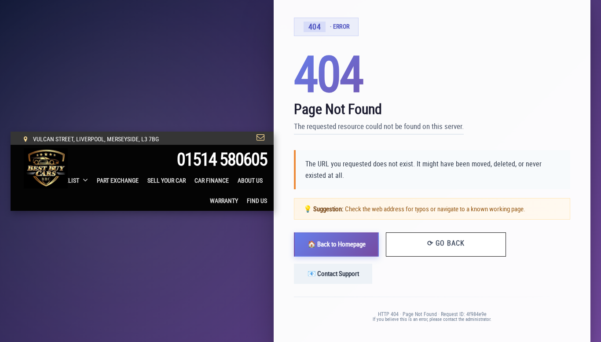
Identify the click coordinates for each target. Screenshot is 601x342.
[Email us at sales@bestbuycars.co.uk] (260, 137)
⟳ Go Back (446, 242)
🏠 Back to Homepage (337, 243)
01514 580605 (222, 159)
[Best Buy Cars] (46, 168)
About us (250, 180)
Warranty (224, 200)
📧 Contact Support (333, 273)
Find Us (257, 200)
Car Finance (211, 180)
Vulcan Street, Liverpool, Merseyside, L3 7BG (95, 139)
